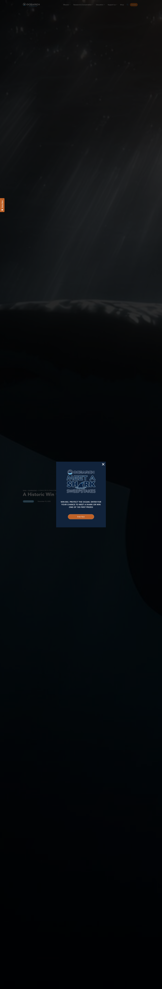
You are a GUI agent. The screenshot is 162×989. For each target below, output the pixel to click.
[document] (81, 494)
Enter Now (81, 517)
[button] (103, 464)
